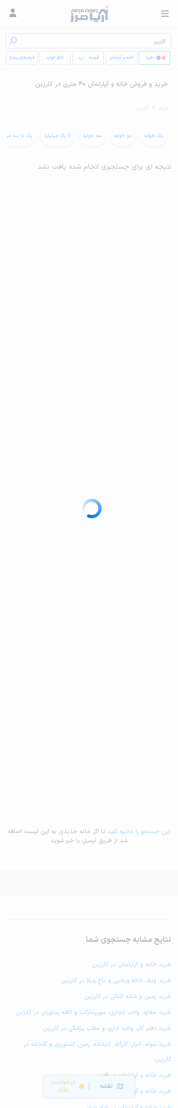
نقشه (106, 1086)
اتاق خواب (55, 58)
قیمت (94, 58)
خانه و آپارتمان (121, 58)
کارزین (143, 108)
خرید (164, 108)
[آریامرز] (89, 14)
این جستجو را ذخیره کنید (139, 831)
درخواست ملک (63, 1086)
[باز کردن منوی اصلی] (165, 13)
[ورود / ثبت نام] (12, 13)
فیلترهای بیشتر (22, 58)
